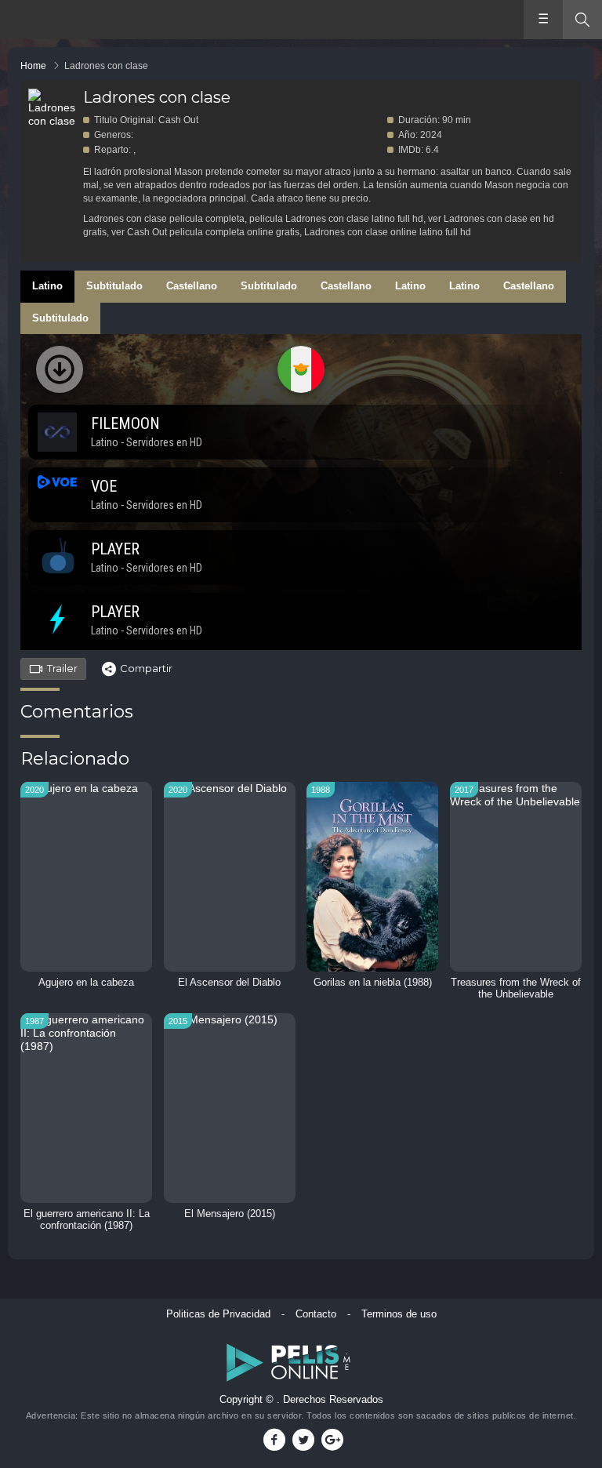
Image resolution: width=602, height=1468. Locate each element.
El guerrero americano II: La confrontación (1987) (87, 1219)
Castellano (191, 286)
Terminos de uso (399, 1314)
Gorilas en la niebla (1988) (373, 982)
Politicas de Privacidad (218, 1314)
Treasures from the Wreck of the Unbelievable (516, 988)
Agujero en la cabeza (86, 982)
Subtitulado (114, 286)
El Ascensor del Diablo (229, 982)
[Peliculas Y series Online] (68, 21)
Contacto (316, 1314)
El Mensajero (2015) (229, 1213)
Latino (47, 286)
